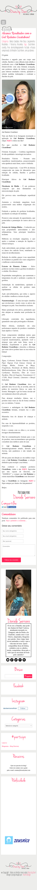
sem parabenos (29, 50)
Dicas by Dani (31, 872)
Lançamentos (31, 41)
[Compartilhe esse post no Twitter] (4, 507)
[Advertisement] (18, 809)
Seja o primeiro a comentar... (16, 521)
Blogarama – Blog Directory (10, 746)
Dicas (24, 41)
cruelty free (6, 47)
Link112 (4, 743)
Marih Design (27, 874)
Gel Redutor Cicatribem (17, 50)
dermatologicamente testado (20, 47)
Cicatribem (31, 44)
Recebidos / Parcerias (9, 44)
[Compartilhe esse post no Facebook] (11, 507)
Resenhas (20, 44)
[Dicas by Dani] (18, 10)
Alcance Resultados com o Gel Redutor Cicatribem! (16, 35)
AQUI (9, 141)
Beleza (11, 41)
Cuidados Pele (18, 41)
